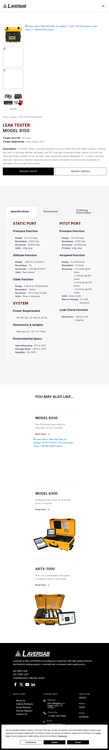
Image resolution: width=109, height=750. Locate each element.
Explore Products (24, 704)
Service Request (24, 710)
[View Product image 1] (13, 35)
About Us (20, 700)
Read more (40, 434)
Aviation (13, 117)
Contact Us (21, 714)
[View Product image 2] (13, 57)
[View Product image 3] (13, 79)
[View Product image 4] (13, 101)
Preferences (31, 742)
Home (5, 117)
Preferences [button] (62, 736)
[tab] (20, 211)
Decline (54, 742)
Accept (78, 742)
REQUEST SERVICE (80, 171)
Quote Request (23, 707)
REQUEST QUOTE (28, 171)
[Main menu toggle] (104, 5)
